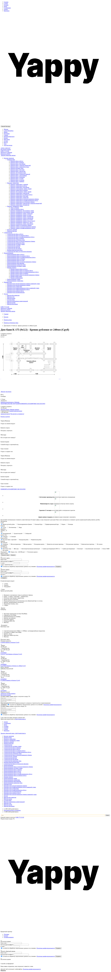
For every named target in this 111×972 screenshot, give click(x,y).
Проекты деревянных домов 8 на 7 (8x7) (21, 222)
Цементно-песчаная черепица (55, 544)
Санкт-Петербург (8, 130)
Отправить (4, 704)
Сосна (4, 527)
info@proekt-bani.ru (20, 733)
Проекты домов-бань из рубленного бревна (22, 202)
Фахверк (70, 524)
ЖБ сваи (16, 548)
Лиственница (13, 527)
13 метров (13, 536)
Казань (6, 138)
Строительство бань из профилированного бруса (17, 752)
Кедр (20, 527)
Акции (6, 9)
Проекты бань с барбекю (17, 181)
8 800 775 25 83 (5, 151)
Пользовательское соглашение (12, 810)
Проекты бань (8, 737)
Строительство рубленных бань (13, 753)
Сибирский (28, 533)
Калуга (6, 142)
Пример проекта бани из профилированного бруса (24, 272)
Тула (5, 144)
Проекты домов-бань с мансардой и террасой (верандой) (26, 203)
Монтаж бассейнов (9, 806)
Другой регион (8, 145)
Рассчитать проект (6, 149)
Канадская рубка (24, 539)
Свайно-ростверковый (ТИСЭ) (51, 548)
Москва (6, 129)
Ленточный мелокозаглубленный (30, 548)
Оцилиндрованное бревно (24, 524)
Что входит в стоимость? (17, 414)
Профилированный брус (52, 524)
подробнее (4, 652)
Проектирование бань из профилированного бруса (18, 774)
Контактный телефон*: (7, 561)
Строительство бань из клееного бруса (14, 750)
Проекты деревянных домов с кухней (20, 215)
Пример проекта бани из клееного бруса (21, 270)
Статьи (6, 3)
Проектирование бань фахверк (12, 781)
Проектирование (8, 765)
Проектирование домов (10, 778)
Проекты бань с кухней (16, 178)
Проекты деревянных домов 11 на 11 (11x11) (22, 221)
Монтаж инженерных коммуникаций (14, 801)
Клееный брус (39, 524)
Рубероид (5, 544)
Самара (6, 135)
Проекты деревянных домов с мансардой (21, 218)
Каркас (64, 524)
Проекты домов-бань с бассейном (19, 187)
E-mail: (2, 563)
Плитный (80, 548)
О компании (7, 8)
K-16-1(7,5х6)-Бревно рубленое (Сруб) (11, 654)
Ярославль (7, 139)
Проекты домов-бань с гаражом (19, 184)
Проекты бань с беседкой (17, 169)
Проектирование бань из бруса (12, 771)
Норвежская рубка (36, 539)
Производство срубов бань (11, 788)
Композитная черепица (88, 544)
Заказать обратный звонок (8, 155)
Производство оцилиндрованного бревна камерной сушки (20, 794)
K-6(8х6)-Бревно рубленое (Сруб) (10, 642)
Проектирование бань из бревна (13, 769)
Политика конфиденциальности (32, 969)
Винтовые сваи (7, 548)
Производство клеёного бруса (12, 793)
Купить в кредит (5, 416)
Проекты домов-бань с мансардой (19, 193)
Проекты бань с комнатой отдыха (19, 167)
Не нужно (99, 544)
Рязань (5, 132)
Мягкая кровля (27, 544)
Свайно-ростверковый (68, 548)
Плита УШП (106, 548)
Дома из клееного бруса (17, 209)
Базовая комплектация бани (11, 762)
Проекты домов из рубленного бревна (21, 225)
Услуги (6, 796)
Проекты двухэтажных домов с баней (20, 191)
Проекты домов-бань (10, 739)
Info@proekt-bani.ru (20, 719)
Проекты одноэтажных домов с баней (20, 188)
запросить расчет (5, 414)
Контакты (6, 10)
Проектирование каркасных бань (13, 783)
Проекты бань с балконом (17, 177)
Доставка (6, 934)
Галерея (6, 2)
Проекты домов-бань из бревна (19, 190)
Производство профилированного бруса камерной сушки (20, 787)
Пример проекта (8, 777)
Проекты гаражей (9, 742)
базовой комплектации (15, 411)
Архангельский (18, 533)
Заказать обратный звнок (8, 733)
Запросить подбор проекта (8, 693)
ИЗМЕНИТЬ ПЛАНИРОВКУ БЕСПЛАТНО (32, 403)
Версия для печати (6, 391)
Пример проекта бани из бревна (19, 273)
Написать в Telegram (6, 152)
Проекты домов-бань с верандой (19, 197)
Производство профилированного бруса (15, 790)
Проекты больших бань (16, 168)
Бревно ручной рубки (9, 524)
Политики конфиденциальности (46, 566)
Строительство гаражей (10, 756)
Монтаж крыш (8, 799)
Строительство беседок (10, 758)
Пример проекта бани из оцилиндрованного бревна (24, 275)
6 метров (5, 536)
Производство (8, 784)
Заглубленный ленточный (92, 548)
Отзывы (6, 5)
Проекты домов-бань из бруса (18, 186)
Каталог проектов (9, 736)
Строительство (8, 745)
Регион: (3, 574)
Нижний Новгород (9, 136)
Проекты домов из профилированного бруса (22, 228)
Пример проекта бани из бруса (18, 269)
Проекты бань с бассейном (17, 164)
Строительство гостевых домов (12, 746)
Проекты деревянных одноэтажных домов (22, 212)
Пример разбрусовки (16, 276)
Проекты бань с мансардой (17, 171)
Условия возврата (9, 937)
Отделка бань (7, 800)
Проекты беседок (8, 743)
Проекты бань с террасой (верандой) (20, 165)
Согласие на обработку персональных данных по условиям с (28, 566)
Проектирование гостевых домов (13, 768)
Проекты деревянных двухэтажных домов (22, 210)
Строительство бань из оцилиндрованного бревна (18, 755)
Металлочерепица (16, 544)
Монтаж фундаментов (10, 797)
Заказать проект (5, 409)
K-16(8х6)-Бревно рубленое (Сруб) (10, 680)
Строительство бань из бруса (12, 749)
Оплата (6, 935)
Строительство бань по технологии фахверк (16, 764)
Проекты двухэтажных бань (18, 172)
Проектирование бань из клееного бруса (15, 775)
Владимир (7, 133)
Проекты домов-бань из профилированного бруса (24, 200)
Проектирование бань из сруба (12, 772)
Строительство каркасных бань (12, 761)
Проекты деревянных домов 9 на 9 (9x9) (21, 219)
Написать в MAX (5, 154)
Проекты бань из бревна (17, 162)
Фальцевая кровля (39, 544)
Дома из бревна (14, 207)
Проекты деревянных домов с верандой (21, 213)
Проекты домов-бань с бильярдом (19, 205)
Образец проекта (14, 409)
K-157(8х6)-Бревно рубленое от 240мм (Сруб (13, 665)
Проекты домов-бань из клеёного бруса (21, 194)
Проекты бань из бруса (16, 161)
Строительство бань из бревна (12, 747)
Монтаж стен (7, 803)
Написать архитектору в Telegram (10, 402)
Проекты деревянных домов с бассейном (21, 224)
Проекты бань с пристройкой (18, 175)
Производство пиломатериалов (12, 791)
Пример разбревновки (16, 278)
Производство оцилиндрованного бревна (15, 785)
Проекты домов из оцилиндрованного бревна (23, 226)
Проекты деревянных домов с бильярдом (21, 216)
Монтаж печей (8, 804)
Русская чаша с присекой (10, 539)
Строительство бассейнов (11, 759)
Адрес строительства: (7, 564)
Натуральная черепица (72, 544)
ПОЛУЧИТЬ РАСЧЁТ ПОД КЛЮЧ (10, 403)
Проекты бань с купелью (17, 180)
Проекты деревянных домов (12, 740)
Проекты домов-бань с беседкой (19, 196)
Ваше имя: (3, 559)
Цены (5, 6)
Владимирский (7, 533)
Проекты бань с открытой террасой (20, 174)
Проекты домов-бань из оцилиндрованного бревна (24, 199)
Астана (6, 141)
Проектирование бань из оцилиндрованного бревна (18, 766)
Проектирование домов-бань (12, 780)
